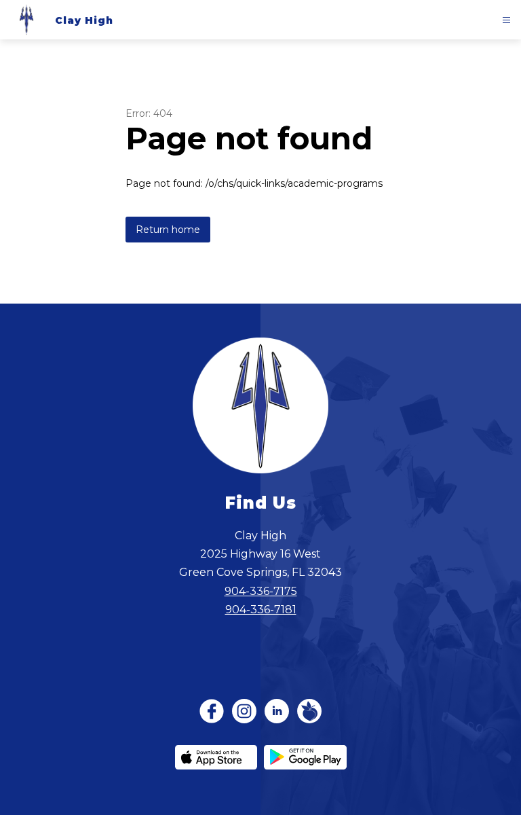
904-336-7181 (260, 609)
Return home (168, 229)
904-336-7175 (261, 591)
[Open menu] (506, 20)
